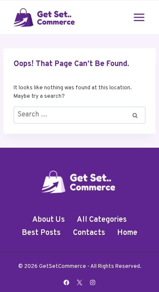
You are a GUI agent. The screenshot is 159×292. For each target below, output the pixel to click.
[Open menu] (139, 17)
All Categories (102, 220)
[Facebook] (66, 282)
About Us (48, 220)
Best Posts (41, 233)
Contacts (89, 233)
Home (127, 233)
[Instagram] (92, 282)
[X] (79, 282)
